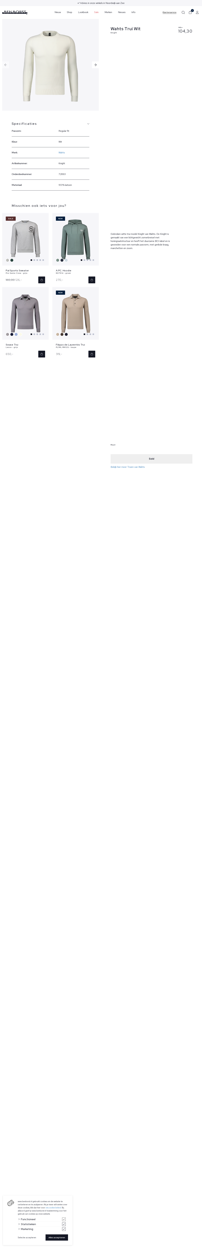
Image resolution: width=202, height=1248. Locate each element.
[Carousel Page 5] (43, 260)
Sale (96, 12)
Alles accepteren (57, 1237)
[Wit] (21, 334)
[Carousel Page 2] (34, 260)
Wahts (62, 152)
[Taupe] (58, 334)
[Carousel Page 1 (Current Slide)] (31, 260)
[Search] (183, 12)
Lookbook (83, 12)
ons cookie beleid (53, 1207)
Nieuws (122, 12)
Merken (108, 12)
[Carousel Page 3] (37, 260)
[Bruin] (62, 334)
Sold (151, 458)
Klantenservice (169, 12)
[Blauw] (62, 260)
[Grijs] (8, 260)
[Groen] (12, 260)
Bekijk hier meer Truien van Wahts (128, 466)
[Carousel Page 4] (40, 260)
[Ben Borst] (14, 12)
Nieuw (58, 12)
